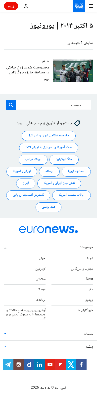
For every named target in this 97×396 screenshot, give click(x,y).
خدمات (88, 334)
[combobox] (48, 105)
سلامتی (41, 279)
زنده (11, 6)
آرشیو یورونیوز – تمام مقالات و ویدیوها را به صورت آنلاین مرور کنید (25, 314)
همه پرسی (48, 207)
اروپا (90, 259)
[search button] (11, 105)
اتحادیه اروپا (76, 172)
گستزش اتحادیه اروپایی (28, 195)
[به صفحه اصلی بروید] (79, 6)
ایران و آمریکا (22, 172)
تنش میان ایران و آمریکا (59, 183)
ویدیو (89, 300)
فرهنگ (41, 290)
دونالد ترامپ (33, 160)
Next (89, 279)
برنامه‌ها (41, 300)
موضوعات (86, 247)
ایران (25, 183)
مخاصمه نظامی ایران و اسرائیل (48, 136)
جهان (42, 259)
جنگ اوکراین (64, 160)
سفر (90, 290)
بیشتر (89, 347)
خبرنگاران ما (85, 310)
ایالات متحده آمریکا (71, 195)
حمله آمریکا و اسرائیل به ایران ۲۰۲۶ (48, 148)
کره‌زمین (40, 269)
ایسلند (49, 172)
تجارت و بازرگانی (82, 269)
